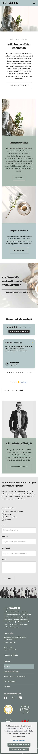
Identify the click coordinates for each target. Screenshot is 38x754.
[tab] (7, 373)
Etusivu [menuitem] (7, 666)
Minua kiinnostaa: (8, 508)
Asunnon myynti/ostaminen (14, 511)
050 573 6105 (8, 647)
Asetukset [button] (22, 740)
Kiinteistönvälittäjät (19, 85)
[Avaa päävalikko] (34, 3)
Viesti (4, 559)
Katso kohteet (19, 250)
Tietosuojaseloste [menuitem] (10, 681)
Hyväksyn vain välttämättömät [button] (19, 745)
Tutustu (19, 178)
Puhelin (5, 536)
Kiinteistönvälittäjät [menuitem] (11, 671)
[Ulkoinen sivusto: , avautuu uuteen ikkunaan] (19, 382)
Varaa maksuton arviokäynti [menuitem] (14, 676)
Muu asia (7, 520)
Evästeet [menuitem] (7, 686)
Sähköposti (6, 548)
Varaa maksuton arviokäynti (17, 292)
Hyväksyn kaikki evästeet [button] (19, 749)
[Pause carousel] (19, 375)
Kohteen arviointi (10, 517)
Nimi (4, 525)
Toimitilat (7, 514)
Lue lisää (15, 740)
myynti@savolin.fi (10, 650)
